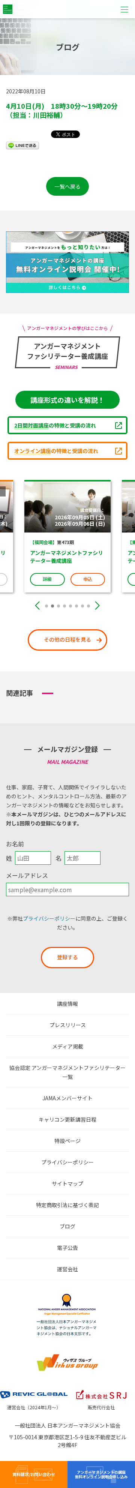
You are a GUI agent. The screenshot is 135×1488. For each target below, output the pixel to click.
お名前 (15, 843)
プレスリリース (68, 1025)
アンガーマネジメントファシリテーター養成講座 (41, 556)
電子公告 (67, 1247)
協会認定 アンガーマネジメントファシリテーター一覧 (67, 1072)
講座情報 (67, 1003)
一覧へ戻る (67, 186)
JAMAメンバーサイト (67, 1098)
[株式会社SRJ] (101, 1389)
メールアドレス (27, 875)
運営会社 (67, 1269)
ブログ (67, 1226)
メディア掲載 (67, 1046)
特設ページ (67, 1140)
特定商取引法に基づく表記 (67, 1205)
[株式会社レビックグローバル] (34, 1389)
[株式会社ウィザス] (67, 1355)
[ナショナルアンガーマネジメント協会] (67, 1295)
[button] (46, 606)
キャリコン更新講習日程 (67, 1119)
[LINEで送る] (22, 145)
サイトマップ (67, 1183)
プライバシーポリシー (49, 918)
